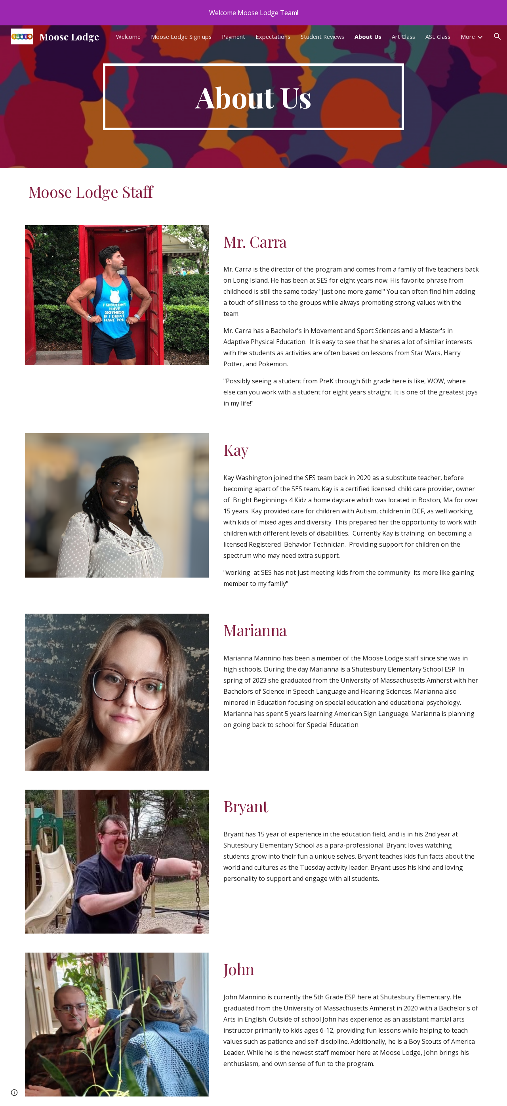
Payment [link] (233, 36)
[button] (497, 36)
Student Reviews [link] (322, 36)
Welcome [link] (128, 36)
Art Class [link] (403, 36)
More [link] (468, 36)
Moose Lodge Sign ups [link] (181, 36)
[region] (253, 12)
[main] (253, 96)
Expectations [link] (272, 36)
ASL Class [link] (437, 36)
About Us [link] (368, 36)
